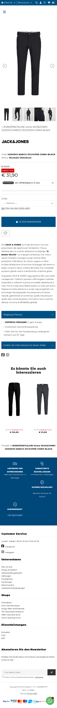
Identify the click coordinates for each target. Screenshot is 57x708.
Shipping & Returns (12, 314)
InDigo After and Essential (12, 608)
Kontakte (5, 632)
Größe (4, 198)
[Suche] (35, 3)
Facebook (10, 547)
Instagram (9, 552)
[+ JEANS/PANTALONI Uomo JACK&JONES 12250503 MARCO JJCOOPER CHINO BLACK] (28, 98)
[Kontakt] (44, 3)
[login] (40, 3)
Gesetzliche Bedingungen (13, 588)
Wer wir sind (6, 567)
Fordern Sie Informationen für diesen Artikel (24, 345)
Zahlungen (6, 576)
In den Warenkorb (29, 222)
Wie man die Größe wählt (17, 208)
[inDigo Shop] (28, 17)
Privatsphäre (7, 579)
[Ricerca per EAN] (52, 3)
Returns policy (7, 585)
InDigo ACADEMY (9, 570)
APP (3, 638)
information (39, 677)
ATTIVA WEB (31, 693)
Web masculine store (10, 615)
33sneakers (6, 602)
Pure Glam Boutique (10, 605)
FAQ (3, 635)
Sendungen (6, 582)
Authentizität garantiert (11, 573)
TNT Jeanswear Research (12, 612)
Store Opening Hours (11, 618)
